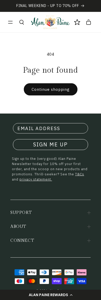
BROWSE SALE (50, 282)
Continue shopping (51, 89)
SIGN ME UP (50, 144)
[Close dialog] (91, 202)
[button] (10, 22)
